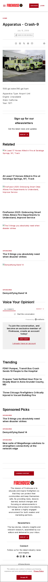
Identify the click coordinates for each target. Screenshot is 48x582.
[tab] (9, 309)
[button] (4, 5)
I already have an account (24, 343)
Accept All (24, 577)
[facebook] (16, 43)
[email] (32, 43)
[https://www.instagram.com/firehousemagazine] (21, 556)
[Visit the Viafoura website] (39, 319)
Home (5, 18)
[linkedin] (20, 43)
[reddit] (28, 43)
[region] (24, 314)
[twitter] (24, 43)
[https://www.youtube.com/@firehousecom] (30, 556)
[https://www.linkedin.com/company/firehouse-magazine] (24, 556)
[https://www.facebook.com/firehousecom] (18, 556)
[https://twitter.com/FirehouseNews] (27, 556)
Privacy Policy (39, 571)
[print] (44, 43)
